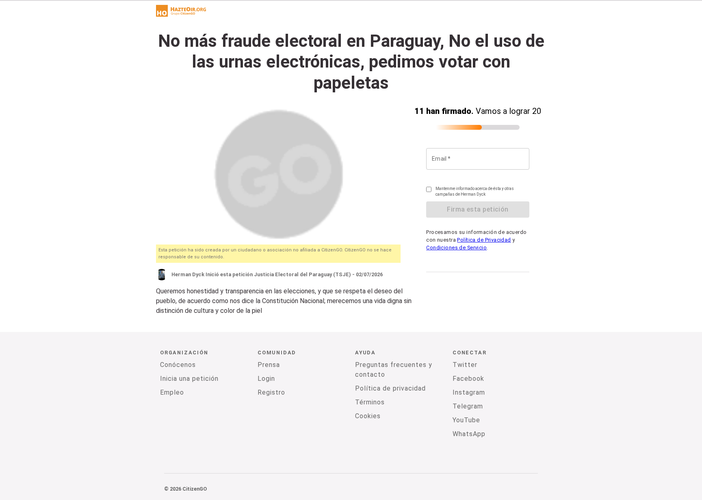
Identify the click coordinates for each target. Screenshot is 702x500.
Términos (370, 402)
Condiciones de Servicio (456, 248)
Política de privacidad (390, 388)
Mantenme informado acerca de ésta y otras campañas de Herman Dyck (475, 191)
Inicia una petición (189, 378)
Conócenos (178, 365)
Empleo (172, 392)
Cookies (368, 416)
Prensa (269, 365)
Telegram (468, 406)
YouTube (466, 420)
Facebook (468, 378)
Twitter (465, 365)
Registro (271, 392)
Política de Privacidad (484, 240)
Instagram (469, 392)
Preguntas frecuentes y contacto (393, 369)
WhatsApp (469, 434)
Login (266, 378)
